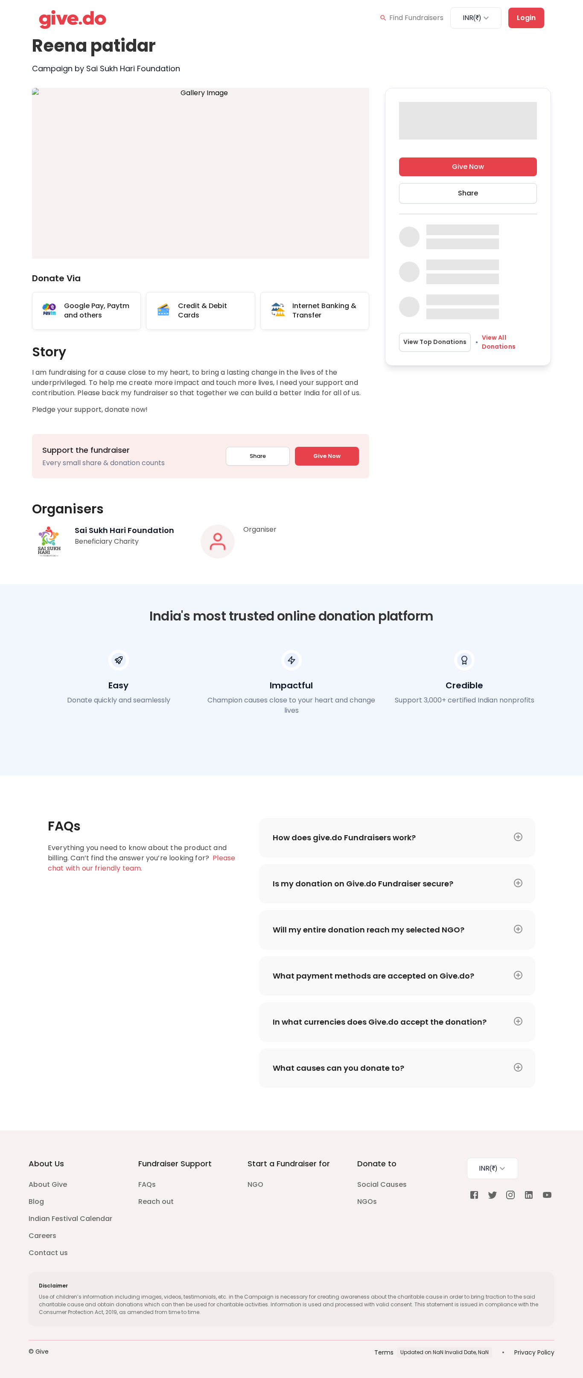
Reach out (156, 1201)
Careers (42, 1236)
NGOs (367, 1201)
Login (526, 18)
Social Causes (382, 1184)
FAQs (147, 1184)
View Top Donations (434, 342)
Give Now (327, 456)
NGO (255, 1184)
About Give (48, 1184)
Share (258, 456)
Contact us (48, 1253)
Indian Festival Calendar (70, 1219)
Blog (36, 1201)
